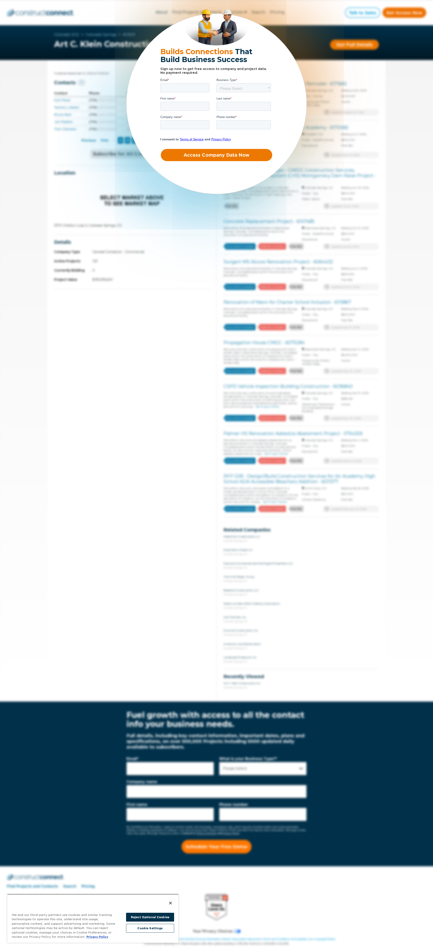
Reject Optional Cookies (150, 917)
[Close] (170, 903)
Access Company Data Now (216, 155)
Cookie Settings (150, 928)
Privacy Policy (97, 936)
